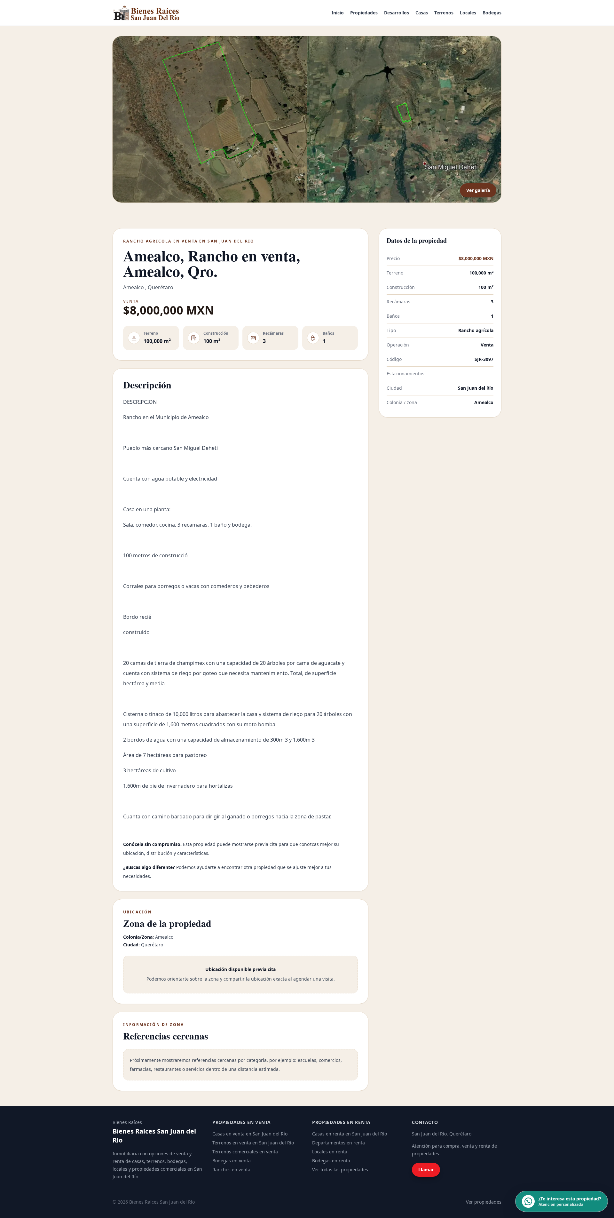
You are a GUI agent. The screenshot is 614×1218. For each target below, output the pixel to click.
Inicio (338, 13)
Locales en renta (329, 1152)
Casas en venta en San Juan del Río (249, 1134)
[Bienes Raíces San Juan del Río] (146, 12)
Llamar (426, 1169)
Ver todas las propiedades (340, 1169)
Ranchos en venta (231, 1169)
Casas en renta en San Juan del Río (349, 1134)
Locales (468, 13)
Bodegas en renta (331, 1161)
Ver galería (478, 190)
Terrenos (443, 13)
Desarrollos (396, 13)
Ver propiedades (483, 1202)
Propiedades (364, 13)
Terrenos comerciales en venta (245, 1152)
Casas (421, 13)
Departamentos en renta (338, 1143)
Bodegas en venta (231, 1161)
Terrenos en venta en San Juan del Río (253, 1143)
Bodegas (492, 13)
